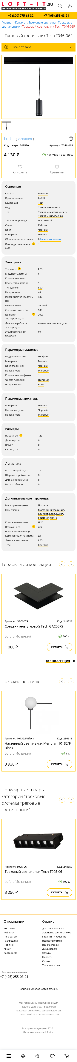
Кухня (59, 513)
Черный (43, 229)
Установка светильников (56, 932)
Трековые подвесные (50, 216)
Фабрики (9, 932)
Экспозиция (57, 510)
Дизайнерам (49, 948)
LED (40, 269)
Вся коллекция (58, 661)
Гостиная (43, 517)
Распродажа (11, 940)
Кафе (52, 513)
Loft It (9, 138)
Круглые (43, 545)
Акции (7, 948)
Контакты (9, 928)
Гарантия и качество (54, 936)
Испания (25, 139)
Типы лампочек (51, 965)
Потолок (43, 505)
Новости (47, 957)
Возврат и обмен (52, 940)
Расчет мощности (50, 239)
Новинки (9, 944)
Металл (42, 234)
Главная (7, 22)
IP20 (40, 522)
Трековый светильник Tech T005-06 (33, 871)
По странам (10, 936)
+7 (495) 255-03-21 (56, 16)
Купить (57, 647)
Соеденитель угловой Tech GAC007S (34, 626)
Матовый (43, 370)
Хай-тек (42, 225)
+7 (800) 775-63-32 (20, 16)
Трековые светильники (52, 212)
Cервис (48, 921)
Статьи (46, 961)
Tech (40, 202)
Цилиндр (43, 379)
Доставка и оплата (53, 928)
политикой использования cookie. (39, 1014)
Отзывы (46, 953)
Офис (53, 517)
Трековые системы (42, 22)
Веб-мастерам (50, 944)
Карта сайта (10, 953)
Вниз (41, 384)
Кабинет (43, 513)
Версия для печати (71, 138)
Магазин (43, 510)
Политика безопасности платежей (38, 988)
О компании (14, 921)
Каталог (21, 22)
